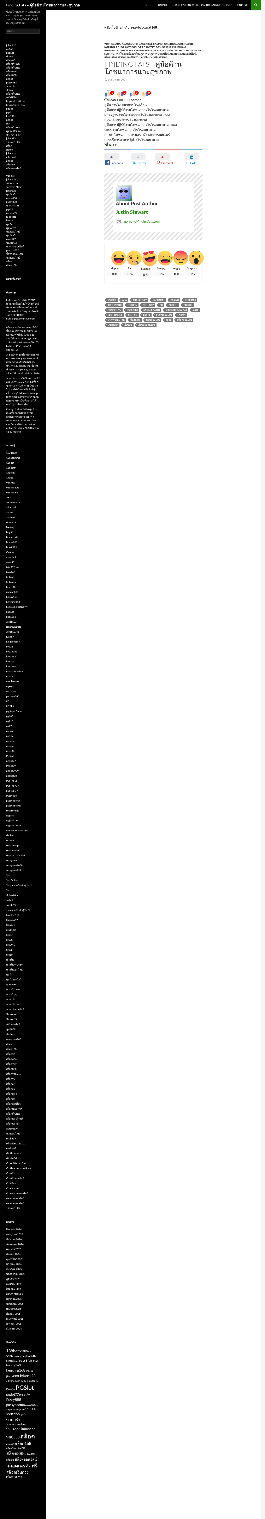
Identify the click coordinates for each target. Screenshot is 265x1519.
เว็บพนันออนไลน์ (158, 57)
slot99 (9, 56)
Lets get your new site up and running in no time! (202, 5)
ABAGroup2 (130, 43)
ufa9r (9, 949)
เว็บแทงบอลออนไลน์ (17, 1193)
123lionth (11, 452)
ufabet (9, 954)
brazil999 (11, 547)
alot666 (10, 517)
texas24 (10, 924)
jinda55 (10, 52)
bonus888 (11, 542)
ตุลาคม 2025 (13, 1278)
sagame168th (143, 50)
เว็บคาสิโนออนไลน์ (16, 1163)
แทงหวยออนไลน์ (15, 1203)
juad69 (10, 636)
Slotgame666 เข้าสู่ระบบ (19, 885)
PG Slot (125, 47)
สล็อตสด (10, 1098)
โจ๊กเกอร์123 (13, 142)
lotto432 (11, 656)
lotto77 (10, 661)
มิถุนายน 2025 (14, 1298)
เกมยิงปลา (133, 57)
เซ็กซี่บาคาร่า (13, 1153)
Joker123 (170, 43)
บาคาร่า (145, 53)
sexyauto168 (13, 850)
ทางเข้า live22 (14, 989)
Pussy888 (126, 50)
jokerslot (11, 157)
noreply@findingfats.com (142, 221)
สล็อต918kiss (13, 1073)
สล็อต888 (11, 71)
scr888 (10, 840)
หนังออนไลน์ (13, 231)
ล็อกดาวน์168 (13, 1039)
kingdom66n (13, 641)
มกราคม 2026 (14, 1264)
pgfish (9, 736)
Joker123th (185, 43)
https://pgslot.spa (15, 104)
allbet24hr (12, 507)
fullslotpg (11, 216)
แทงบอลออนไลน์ (15, 1198)
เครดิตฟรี (11, 1148)
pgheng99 (11, 213)
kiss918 (10, 116)
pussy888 (11, 82)
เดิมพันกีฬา (12, 1158)
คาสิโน (119, 53)
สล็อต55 (10, 1054)
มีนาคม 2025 (13, 1313)
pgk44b (10, 750)
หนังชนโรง (12, 183)
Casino (158, 43)
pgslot (9, 78)
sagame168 (12, 820)
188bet (10, 462)
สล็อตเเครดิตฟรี (14, 1118)
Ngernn (132, 305)
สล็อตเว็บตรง (13, 63)
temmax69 (12, 919)
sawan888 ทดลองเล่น (17, 830)
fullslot (10, 577)
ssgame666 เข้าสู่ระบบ (18, 909)
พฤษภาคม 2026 (15, 1244)
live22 (9, 220)
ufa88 (9, 939)
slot (8, 123)
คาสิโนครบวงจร (15, 964)
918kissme (12, 492)
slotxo (9, 90)
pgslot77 (148, 47)
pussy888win (13, 805)
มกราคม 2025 (14, 1323)
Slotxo (109, 53)
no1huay (148, 305)
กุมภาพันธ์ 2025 (14, 1318)
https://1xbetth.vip (16, 101)
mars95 (10, 676)
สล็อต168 (11, 265)
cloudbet (11, 557)
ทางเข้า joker (13, 134)
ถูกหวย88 (11, 984)
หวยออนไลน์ (13, 257)
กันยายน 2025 (14, 1283)
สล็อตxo (10, 164)
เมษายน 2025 (13, 1308)
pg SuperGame (14, 711)
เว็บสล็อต (11, 1183)
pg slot (9, 112)
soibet (9, 900)
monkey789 (12, 681)
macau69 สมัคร (14, 671)
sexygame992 (13, 870)
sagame (10, 815)
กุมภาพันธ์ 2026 (14, 1259)
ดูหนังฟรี (11, 194)
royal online (12, 810)
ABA (118, 43)
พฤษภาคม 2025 (15, 1303)
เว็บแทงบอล (12, 1188)
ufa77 (9, 934)
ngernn (109, 47)
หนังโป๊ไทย (12, 97)
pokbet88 (11, 775)
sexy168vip (12, 845)
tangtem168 (12, 914)
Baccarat (145, 43)
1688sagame (13, 457)
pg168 (9, 49)
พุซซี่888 (11, 1029)
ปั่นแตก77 (11, 1019)
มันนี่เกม (10, 1034)
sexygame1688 (14, 865)
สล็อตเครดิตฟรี (14, 1108)
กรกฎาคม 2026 (14, 1234)
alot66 (9, 512)
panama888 (12, 696)
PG (117, 47)
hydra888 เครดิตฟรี (17, 606)
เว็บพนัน (144, 57)
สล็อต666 (11, 1059)
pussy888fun (13, 800)
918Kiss (109, 43)
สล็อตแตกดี (12, 1123)
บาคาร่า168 (12, 205)
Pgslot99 (11, 765)
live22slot (11, 651)
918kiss (10, 175)
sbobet (10, 835)
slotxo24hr (12, 895)
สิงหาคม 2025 (14, 1288)
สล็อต (107, 57)
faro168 (10, 572)
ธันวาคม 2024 (14, 1328)
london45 (33, 1380)
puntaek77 (12, 790)
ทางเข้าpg (11, 994)
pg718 (9, 721)
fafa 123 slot (12, 567)
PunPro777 (111, 50)
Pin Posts (242, 5)
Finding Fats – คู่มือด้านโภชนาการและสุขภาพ (43, 5)
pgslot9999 (163, 47)
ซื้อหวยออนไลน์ (14, 254)
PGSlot (136, 47)
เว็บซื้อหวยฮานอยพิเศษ (18, 1168)
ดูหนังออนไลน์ (13, 131)
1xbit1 (9, 477)
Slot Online (194, 50)
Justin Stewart (132, 212)
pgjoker (10, 745)
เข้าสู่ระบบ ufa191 (16, 1143)
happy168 (11, 596)
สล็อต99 (10, 1078)
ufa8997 (11, 944)
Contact (162, 5)
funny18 (11, 586)
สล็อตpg (10, 1083)
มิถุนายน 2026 (14, 1239)
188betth (11, 467)
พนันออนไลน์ (189, 53)
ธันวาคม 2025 (14, 1269)
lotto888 (11, 666)
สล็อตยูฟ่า (11, 1093)
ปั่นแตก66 (175, 53)
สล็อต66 (10, 60)
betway (10, 527)
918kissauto (12, 487)
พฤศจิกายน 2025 (15, 1273)
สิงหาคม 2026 (14, 1229)
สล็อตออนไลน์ (118, 57)
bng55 (9, 532)
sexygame (11, 860)
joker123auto (13, 626)
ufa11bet (11, 929)
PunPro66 (179, 47)
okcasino (11, 691)
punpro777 (12, 250)
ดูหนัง (9, 224)
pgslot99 (24, 1394)
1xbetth (10, 472)
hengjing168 (13, 601)
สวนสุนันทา (12, 1128)
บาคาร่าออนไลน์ (160, 53)
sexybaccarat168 (165, 50)
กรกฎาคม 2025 (14, 1293)
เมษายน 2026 (13, 1249)
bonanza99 (12, 537)
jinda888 (11, 616)
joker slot (11, 138)
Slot (182, 50)
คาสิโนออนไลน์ (132, 53)
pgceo (9, 731)
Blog (148, 5)
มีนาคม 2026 (13, 1254)
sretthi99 (11, 905)
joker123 (11, 45)
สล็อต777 (11, 1064)
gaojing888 (12, 591)
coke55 (10, 562)
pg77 (9, 726)
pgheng (10, 741)
